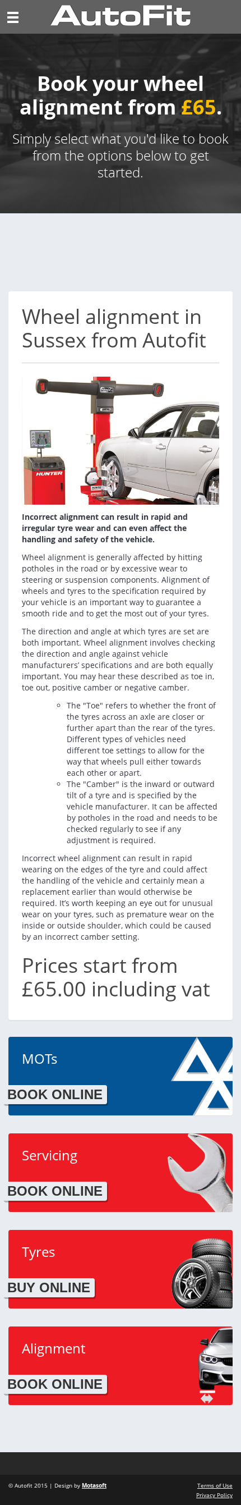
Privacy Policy (214, 1495)
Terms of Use (215, 1485)
